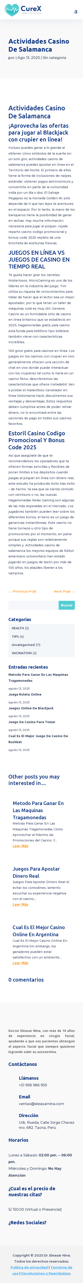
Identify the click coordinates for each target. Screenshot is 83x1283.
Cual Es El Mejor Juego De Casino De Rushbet (38, 739)
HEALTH (18, 628)
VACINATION (22, 653)
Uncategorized (23, 645)
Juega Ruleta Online (24, 694)
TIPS (15, 636)
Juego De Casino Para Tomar (31, 722)
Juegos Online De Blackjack (31, 708)
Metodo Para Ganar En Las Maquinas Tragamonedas (38, 677)
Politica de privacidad (29, 1267)
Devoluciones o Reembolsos (45, 1273)
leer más (20, 846)
